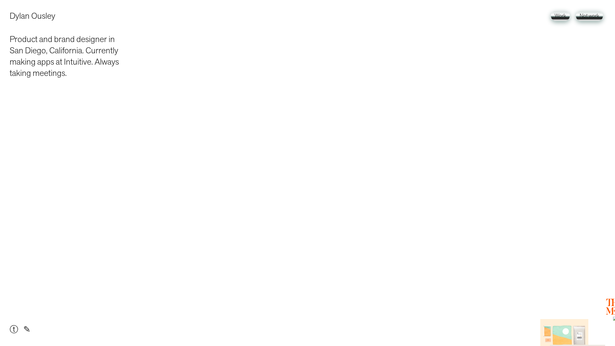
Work (560, 15)
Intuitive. (78, 62)
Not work (589, 15)
